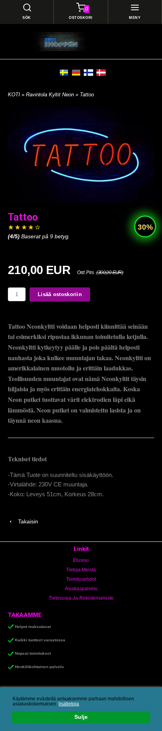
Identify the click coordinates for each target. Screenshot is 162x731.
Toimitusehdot (81, 579)
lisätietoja (69, 704)
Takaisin (25, 521)
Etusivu (81, 560)
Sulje (81, 717)
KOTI (14, 95)
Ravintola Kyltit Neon (50, 95)
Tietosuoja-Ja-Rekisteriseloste (81, 598)
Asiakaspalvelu (81, 588)
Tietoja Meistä (81, 570)
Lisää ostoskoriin (60, 294)
